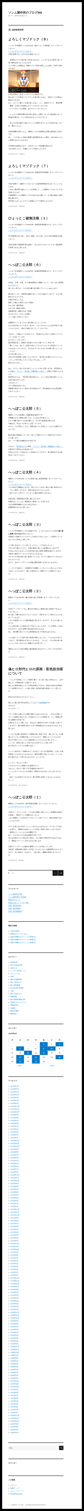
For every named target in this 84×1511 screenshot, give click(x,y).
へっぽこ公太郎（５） (25, 408)
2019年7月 (14, 1327)
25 (59, 1057)
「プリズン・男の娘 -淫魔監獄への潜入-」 (47, 446)
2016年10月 (14, 1421)
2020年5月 (14, 1298)
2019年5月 (14, 1332)
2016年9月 (14, 1424)
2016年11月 (14, 1418)
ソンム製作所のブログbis (25, 12)
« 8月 (19, 1066)
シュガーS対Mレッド (18, 971)
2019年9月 (14, 1321)
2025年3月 (14, 1132)
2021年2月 (14, 1272)
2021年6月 (14, 1261)
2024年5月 (14, 1161)
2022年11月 (14, 1212)
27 (20, 1061)
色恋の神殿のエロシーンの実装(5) (23, 940)
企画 (12, 976)
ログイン (13, 1485)
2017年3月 (14, 1407)
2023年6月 (14, 1192)
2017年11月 (14, 1384)
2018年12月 (14, 1347)
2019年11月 (14, 1315)
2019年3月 (14, 1338)
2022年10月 (14, 1215)
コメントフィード (16, 1491)
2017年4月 (14, 1404)
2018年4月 (14, 1369)
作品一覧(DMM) (14, 908)
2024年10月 (14, 1146)
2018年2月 (14, 1375)
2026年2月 (14, 1100)
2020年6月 (14, 1295)
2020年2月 (14, 1306)
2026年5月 (14, 1092)
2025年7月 (14, 1120)
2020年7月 (14, 1292)
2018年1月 (14, 1378)
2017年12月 (14, 1381)
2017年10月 (14, 1387)
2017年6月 (14, 1398)
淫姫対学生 (14, 1005)
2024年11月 (14, 1143)
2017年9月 (14, 1390)
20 (20, 1057)
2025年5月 (14, 1126)
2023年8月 (14, 1186)
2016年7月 (14, 1430)
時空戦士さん (21, 446)
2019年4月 (14, 1335)
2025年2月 (14, 1135)
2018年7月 (14, 1361)
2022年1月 (14, 1241)
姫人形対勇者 (15, 985)
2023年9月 (14, 1183)
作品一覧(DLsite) (15, 906)
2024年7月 (14, 1155)
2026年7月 (14, 1086)
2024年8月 (14, 1152)
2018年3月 (14, 1372)
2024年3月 (14, 1166)
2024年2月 (14, 1169)
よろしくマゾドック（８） (29, 39)
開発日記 (22, 154)
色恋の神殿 (14, 1011)
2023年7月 (14, 1189)
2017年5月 (14, 1401)
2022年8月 (14, 1221)
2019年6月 (14, 1329)
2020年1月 (14, 1309)
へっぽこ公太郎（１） (25, 797)
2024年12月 (14, 1140)
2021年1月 (14, 1275)
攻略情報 (13, 997)
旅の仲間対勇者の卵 (17, 999)
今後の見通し (15, 931)
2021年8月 (14, 1255)
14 (28, 1053)
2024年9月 (14, 1149)
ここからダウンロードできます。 (20, 51)
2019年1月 (14, 1344)
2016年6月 (14, 1432)
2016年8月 (14, 1427)
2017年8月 (14, 1392)
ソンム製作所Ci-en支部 (17, 897)
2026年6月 (14, 1089)
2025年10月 (14, 1112)
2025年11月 (14, 1109)
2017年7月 (14, 1395)
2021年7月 (14, 1258)
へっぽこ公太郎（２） (25, 591)
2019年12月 (14, 1312)
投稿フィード (15, 1488)
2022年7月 (14, 1223)
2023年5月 (14, 1195)
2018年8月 (14, 1358)
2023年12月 (14, 1175)
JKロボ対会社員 (16, 965)
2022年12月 (14, 1209)
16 (44, 1053)
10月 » (52, 1066)
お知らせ (13, 968)
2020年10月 (14, 1284)
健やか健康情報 (16, 979)
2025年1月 (14, 1138)
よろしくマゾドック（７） (29, 166)
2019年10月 (14, 1318)
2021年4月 (14, 1266)
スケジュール (15, 974)
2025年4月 (14, 1129)
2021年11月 (14, 1246)
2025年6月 (14, 1123)
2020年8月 (14, 1289)
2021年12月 (14, 1244)
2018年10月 (14, 1352)
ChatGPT (14, 962)
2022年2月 (14, 1238)
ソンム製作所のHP (15, 894)
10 (52, 1048)
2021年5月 (14, 1264)
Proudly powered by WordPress (35, 1505)
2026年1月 (14, 1103)
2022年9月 (14, 1218)
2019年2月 (14, 1341)
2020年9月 (14, 1286)
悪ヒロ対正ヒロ (16, 994)
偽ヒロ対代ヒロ (23, 785)
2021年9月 (14, 1252)
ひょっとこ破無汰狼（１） (28, 218)
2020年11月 (14, 1281)
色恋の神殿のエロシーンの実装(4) (23, 942)
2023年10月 (14, 1181)
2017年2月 (14, 1410)
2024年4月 (14, 1163)
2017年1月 (14, 1412)
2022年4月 (14, 1232)
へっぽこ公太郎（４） (25, 472)
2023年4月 (14, 1198)
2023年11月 (14, 1178)
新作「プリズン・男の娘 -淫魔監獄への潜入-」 (29, 371)
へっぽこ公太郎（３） (25, 524)
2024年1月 (14, 1172)
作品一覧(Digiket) (15, 911)
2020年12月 (14, 1278)
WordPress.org (16, 1494)
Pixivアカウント (14, 900)
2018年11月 (14, 1349)
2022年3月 (14, 1235)
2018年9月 (14, 1355)
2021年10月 (14, 1249)
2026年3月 (14, 1098)
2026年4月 (14, 1095)
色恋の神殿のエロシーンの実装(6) (23, 937)
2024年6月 (14, 1158)
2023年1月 (14, 1206)
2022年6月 (14, 1226)
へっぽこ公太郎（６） (25, 265)
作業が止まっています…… (19, 934)
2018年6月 (14, 1364)
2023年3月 (14, 1201)
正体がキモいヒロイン (18, 1002)
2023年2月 (14, 1203)
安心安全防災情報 (16, 988)
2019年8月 (14, 1324)
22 (36, 1057)
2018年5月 (14, 1367)
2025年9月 (14, 1115)
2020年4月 (14, 1301)
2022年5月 (14, 1229)
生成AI (12, 1008)
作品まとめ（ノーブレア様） (19, 903)
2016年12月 (14, 1415)
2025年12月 (14, 1106)
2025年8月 (14, 1118)
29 (36, 1061)
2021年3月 (14, 1269)
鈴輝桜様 (43, 703)
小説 (12, 991)
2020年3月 (14, 1304)
